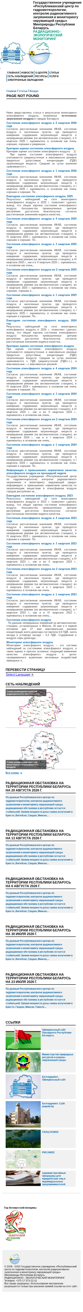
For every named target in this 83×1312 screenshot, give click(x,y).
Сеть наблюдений (20, 76)
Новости (27, 72)
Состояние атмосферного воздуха (28, 619)
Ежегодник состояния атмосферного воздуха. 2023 (39, 495)
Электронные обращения (25, 80)
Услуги (54, 76)
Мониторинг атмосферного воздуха (29, 642)
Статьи (54, 72)
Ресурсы (41, 76)
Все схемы (12, 772)
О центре (41, 72)
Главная (13, 72)
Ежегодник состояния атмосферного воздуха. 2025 (39, 196)
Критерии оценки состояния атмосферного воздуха (40, 148)
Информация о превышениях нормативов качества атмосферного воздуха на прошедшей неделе (41, 472)
